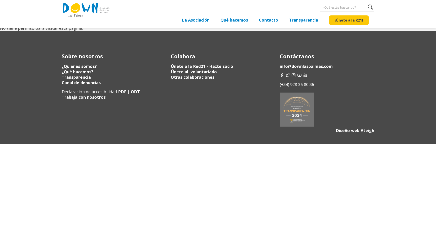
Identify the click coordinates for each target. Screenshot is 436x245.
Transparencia (303, 20)
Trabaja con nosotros (84, 97)
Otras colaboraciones (192, 77)
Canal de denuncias (81, 82)
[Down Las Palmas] (86, 11)
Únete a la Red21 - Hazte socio (202, 66)
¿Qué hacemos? (77, 71)
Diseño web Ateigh (355, 130)
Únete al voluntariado (194, 71)
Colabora (183, 56)
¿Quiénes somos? (79, 66)
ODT (135, 91)
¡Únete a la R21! (349, 20)
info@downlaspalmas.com (306, 66)
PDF (122, 91)
